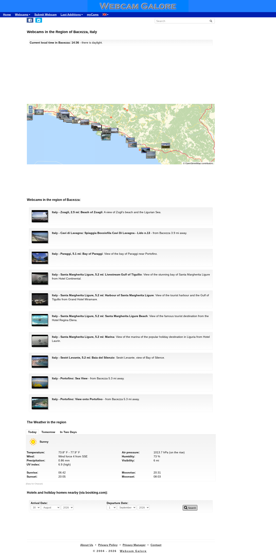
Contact (156, 545)
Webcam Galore (133, 551)
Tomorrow (48, 432)
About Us (86, 545)
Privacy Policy (108, 545)
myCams (93, 14)
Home (7, 14)
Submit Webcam (45, 14)
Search (192, 508)
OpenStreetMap (193, 163)
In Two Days (68, 432)
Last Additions (71, 14)
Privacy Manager (134, 545)
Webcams (21, 14)
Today (32, 432)
